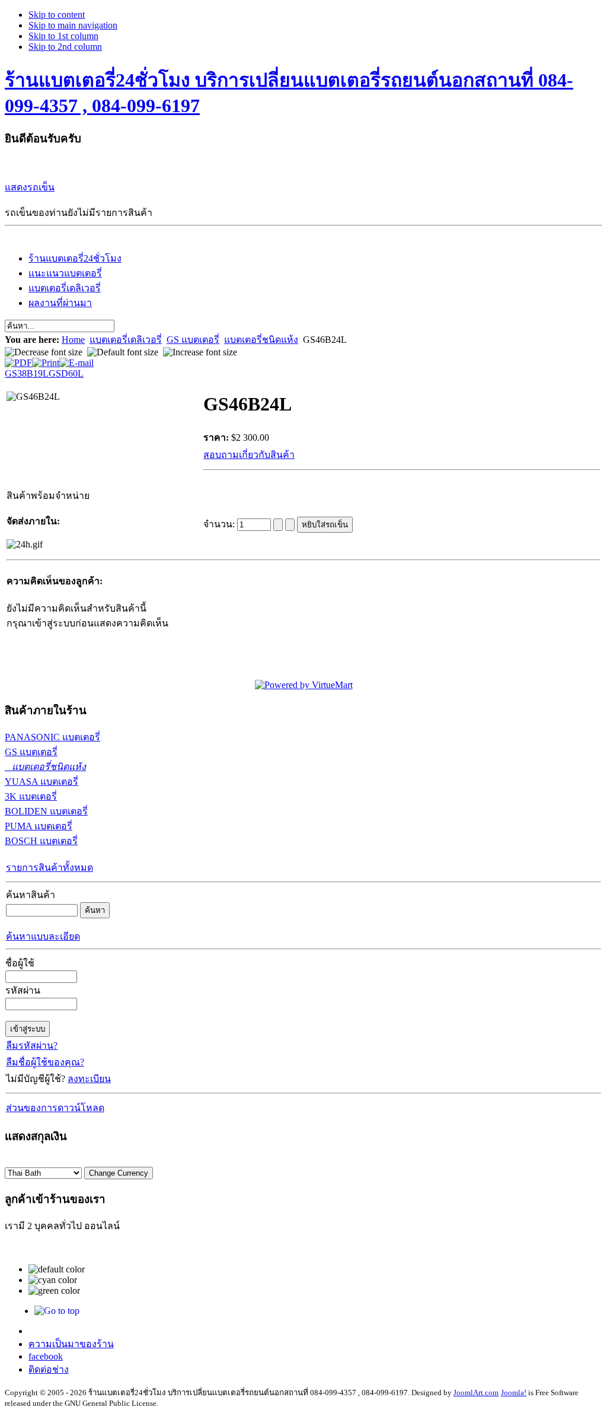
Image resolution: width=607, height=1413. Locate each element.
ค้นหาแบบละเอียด (43, 936)
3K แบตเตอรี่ (31, 796)
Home (73, 340)
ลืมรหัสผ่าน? (31, 1045)
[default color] (56, 1269)
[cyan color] (52, 1280)
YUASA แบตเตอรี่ (41, 781)
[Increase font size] (200, 352)
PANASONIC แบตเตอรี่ (52, 737)
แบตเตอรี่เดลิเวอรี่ (126, 340)
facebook (45, 1356)
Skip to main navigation (72, 25)
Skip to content (56, 14)
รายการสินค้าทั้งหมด (49, 868)
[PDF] (18, 360)
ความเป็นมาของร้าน (71, 1344)
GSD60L (66, 373)
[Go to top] (56, 1311)
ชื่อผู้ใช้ (19, 963)
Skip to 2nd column (65, 47)
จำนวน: (220, 524)
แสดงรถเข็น (30, 187)
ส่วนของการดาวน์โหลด (55, 1108)
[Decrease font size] (43, 352)
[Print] (45, 360)
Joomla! (513, 1392)
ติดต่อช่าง (48, 1369)
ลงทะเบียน (89, 1079)
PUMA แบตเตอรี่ (38, 826)
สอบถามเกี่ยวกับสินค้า (249, 455)
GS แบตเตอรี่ (193, 340)
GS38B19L (27, 373)
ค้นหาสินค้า (30, 895)
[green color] (54, 1290)
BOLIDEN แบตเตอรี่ (46, 811)
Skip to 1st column (63, 36)
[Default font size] (122, 352)
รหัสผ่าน (22, 990)
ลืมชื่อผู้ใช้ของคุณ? (45, 1062)
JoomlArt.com (476, 1392)
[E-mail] (76, 360)
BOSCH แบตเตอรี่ (41, 841)
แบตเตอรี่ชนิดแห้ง (261, 340)
